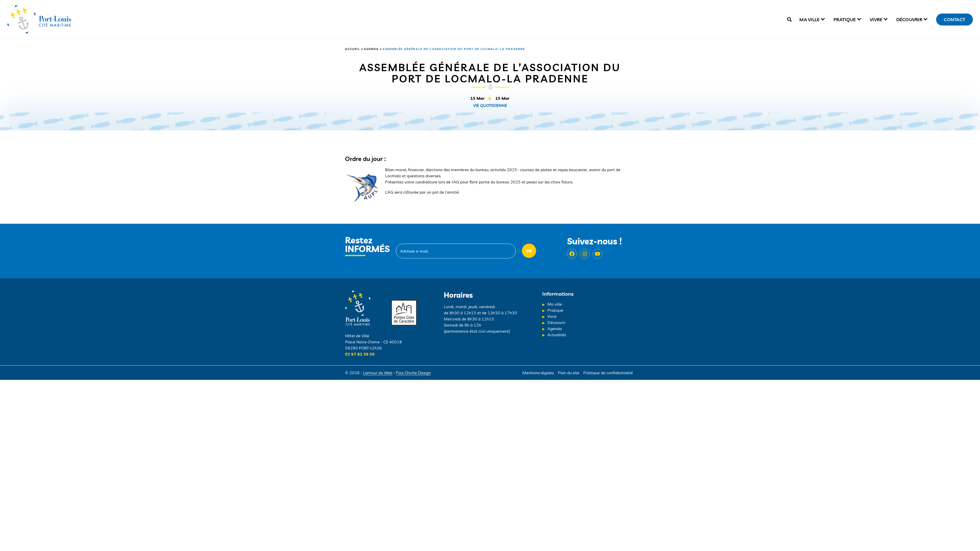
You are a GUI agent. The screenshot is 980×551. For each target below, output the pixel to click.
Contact (954, 19)
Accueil (352, 49)
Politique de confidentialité (608, 372)
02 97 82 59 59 (360, 354)
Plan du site (568, 372)
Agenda (371, 49)
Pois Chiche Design (413, 372)
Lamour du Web (377, 372)
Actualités (556, 334)
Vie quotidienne (490, 105)
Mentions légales (538, 372)
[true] (789, 19)
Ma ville (809, 19)
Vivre (876, 19)
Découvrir (909, 19)
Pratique (845, 19)
